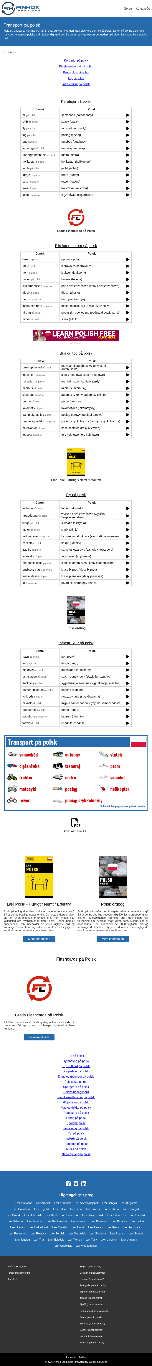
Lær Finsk (76, 1209)
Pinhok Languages (63, 1361)
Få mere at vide (39, 1037)
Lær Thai (39, 1239)
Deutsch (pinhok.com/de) (92, 1273)
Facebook (71, 1357)
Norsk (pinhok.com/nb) (91, 1336)
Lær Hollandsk (69, 1215)
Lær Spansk (117, 1233)
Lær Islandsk (138, 1215)
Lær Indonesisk (116, 1215)
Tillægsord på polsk (76, 1112)
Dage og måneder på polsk (76, 1076)
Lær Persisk (95, 1227)
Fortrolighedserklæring (18, 1273)
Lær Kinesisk (79, 1221)
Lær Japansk (35, 1221)
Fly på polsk (76, 78)
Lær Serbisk (57, 1233)
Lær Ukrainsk (109, 1239)
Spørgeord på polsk (76, 1086)
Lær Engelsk (41, 1209)
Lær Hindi (51, 1215)
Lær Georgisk (131, 1209)
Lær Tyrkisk (74, 1239)
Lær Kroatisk (119, 1221)
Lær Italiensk (15, 1221)
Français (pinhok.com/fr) (92, 1279)
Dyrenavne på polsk (76, 1061)
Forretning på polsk (76, 1128)
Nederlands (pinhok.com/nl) (94, 1311)
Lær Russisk (38, 1233)
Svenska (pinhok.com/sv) (92, 1323)
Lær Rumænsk (18, 1233)
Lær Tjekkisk (56, 1239)
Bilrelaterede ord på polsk (76, 66)
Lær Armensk (62, 1203)
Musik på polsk (76, 1149)
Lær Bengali (109, 1203)
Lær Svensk (136, 1233)
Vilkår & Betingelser (17, 1266)
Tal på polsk (76, 1055)
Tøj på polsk (76, 1133)
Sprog (128, 8)
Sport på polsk (76, 1123)
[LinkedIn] (84, 1184)
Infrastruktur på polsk (76, 84)
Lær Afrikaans (23, 1203)
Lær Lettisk (137, 1221)
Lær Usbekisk (63, 1245)
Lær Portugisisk (132, 1227)
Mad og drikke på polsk (76, 1107)
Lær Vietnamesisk (86, 1245)
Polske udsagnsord (76, 1092)
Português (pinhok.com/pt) (93, 1285)
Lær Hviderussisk (93, 1215)
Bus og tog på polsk (76, 72)
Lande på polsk (76, 1118)
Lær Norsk (78, 1227)
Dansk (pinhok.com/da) (91, 1330)
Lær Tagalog (22, 1239)
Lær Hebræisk (33, 1215)
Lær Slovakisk (77, 1233)
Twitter (82, 1357)
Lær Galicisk (111, 1209)
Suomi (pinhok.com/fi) (91, 1317)
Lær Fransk (93, 1209)
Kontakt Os (143, 8)
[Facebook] (68, 1184)
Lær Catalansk (21, 1209)
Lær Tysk (91, 1239)
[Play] (127, 115)
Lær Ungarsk (129, 1239)
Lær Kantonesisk (57, 1221)
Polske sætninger (76, 1081)
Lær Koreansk (99, 1221)
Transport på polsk (76, 1143)
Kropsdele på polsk (76, 1071)
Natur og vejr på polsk (76, 1154)
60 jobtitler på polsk (76, 1102)
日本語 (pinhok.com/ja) (91, 1304)
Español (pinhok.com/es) (92, 1291)
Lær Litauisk (17, 1227)
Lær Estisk (59, 1209)
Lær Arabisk (43, 1203)
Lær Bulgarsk (128, 1203)
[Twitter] (76, 1184)
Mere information (39, 938)
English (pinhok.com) (90, 1266)
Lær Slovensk (98, 1233)
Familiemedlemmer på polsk (76, 1097)
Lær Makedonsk (39, 1227)
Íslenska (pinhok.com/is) (92, 1342)
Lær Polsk (11, 52)
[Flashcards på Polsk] (39, 1007)
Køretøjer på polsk (76, 60)
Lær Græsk (13, 1215)
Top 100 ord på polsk (76, 1066)
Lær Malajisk (60, 1227)
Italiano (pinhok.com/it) (91, 1298)
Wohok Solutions (98, 1361)
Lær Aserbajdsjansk (87, 1203)
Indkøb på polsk (76, 1138)
